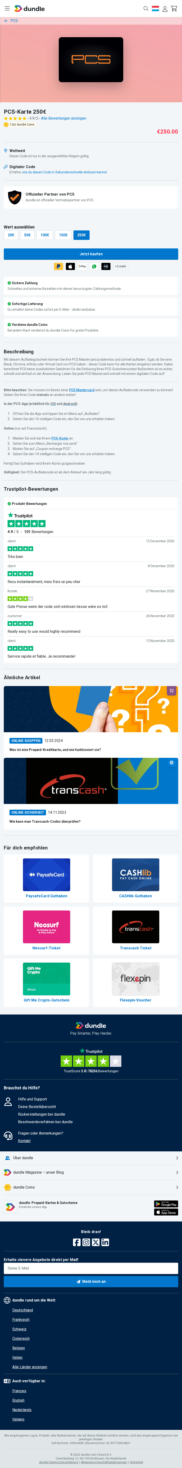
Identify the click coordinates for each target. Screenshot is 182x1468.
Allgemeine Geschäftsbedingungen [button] (104, 1462)
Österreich (21, 1338)
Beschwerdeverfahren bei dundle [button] (45, 1122)
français (19, 1391)
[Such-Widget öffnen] (146, 8)
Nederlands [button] (22, 1410)
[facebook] (77, 1243)
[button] (174, 8)
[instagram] (86, 1243)
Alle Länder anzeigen (29, 1367)
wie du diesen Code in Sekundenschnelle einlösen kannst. (65, 172)
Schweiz (19, 1329)
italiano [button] (18, 1419)
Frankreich (20, 1319)
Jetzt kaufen (91, 254)
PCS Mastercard (82, 390)
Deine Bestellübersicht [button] (37, 1106)
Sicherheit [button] (136, 1462)
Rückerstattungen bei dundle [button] (41, 1114)
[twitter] (96, 1243)
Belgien (18, 1348)
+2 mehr (120, 266)
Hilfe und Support (32, 1099)
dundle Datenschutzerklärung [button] (58, 1462)
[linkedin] (105, 1243)
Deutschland (22, 1310)
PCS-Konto (59, 438)
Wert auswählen (19, 226)
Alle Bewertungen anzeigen (63, 118)
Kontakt (24, 1141)
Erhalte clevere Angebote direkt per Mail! (41, 1259)
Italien (17, 1357)
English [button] (18, 1400)
